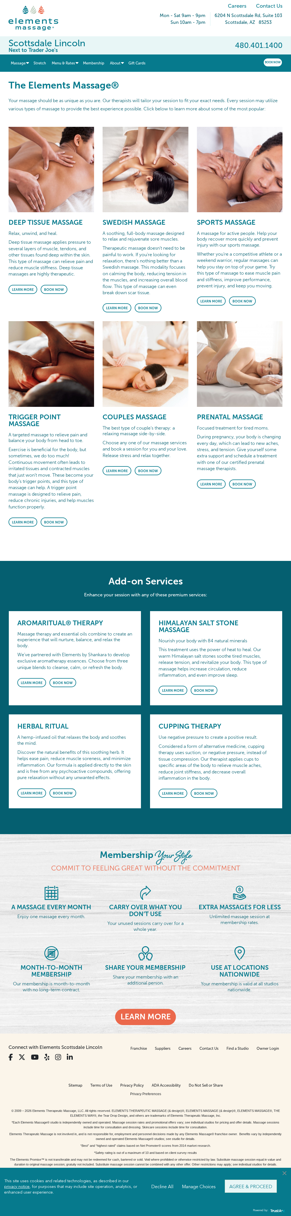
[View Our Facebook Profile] (10, 1057)
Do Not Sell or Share (206, 1085)
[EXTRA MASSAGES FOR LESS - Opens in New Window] (239, 892)
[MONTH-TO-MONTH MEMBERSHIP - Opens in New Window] (51, 952)
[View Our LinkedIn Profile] (70, 1057)
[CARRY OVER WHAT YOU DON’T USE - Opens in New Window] (145, 892)
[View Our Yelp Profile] (47, 1057)
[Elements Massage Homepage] (38, 18)
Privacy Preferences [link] (145, 1094)
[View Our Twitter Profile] (22, 1057)
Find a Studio (237, 1048)
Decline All (162, 1186)
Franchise (138, 1048)
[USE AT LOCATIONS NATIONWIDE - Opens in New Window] (239, 952)
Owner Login (268, 1048)
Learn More (23, 290)
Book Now (273, 62)
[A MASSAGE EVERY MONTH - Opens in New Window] (51, 892)
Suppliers (163, 1048)
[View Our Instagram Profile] (58, 1057)
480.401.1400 (258, 45)
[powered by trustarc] (276, 1210)
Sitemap (75, 1085)
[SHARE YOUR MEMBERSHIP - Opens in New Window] (145, 952)
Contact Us (269, 6)
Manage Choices (199, 1186)
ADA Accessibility (166, 1085)
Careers (237, 6)
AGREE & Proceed (250, 1186)
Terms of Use (101, 1085)
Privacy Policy (132, 1085)
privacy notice (17, 1186)
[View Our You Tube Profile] (35, 1057)
